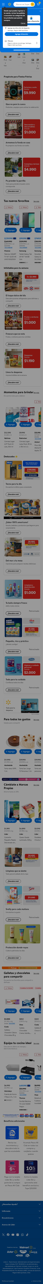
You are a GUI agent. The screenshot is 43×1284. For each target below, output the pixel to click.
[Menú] (4, 4)
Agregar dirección (21, 34)
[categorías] (32, 4)
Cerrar (23, 23)
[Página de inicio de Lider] (9, 4)
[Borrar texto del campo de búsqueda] (28, 4)
